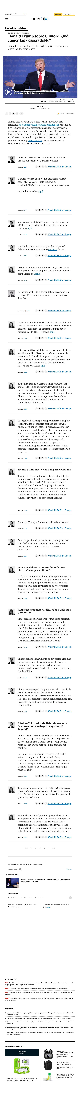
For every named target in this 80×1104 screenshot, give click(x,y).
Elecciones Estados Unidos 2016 (18, 33)
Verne (37, 273)
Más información (13, 907)
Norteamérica (23, 898)
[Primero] (26, 848)
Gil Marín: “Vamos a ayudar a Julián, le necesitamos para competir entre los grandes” (38, 989)
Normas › (69, 869)
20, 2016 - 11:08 (43, 108)
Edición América (39, 898)
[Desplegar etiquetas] (70, 897)
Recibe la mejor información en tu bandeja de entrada (26, 864)
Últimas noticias (11, 979)
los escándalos (35, 140)
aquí (40, 191)
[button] (40, 77)
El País (40, 106)
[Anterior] (27, 848)
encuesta (52, 249)
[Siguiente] (52, 848)
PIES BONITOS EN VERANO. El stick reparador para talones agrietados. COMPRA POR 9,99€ (65, 1076)
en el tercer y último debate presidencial (39, 124)
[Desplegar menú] (6, 19)
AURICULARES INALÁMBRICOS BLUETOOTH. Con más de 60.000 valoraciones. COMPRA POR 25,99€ (65, 1055)
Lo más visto (9, 1008)
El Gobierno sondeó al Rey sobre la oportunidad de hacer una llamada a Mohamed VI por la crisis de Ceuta (39, 1018)
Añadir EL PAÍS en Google (67, 113)
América (30, 898)
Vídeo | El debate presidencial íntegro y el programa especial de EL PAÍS (45, 881)
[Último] (54, 848)
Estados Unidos (15, 28)
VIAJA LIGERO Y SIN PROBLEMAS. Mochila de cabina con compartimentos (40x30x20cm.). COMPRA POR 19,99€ (65, 1066)
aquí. (52, 332)
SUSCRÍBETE (58, 14)
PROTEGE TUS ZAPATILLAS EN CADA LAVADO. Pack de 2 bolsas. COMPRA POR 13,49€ (22, 1080)
